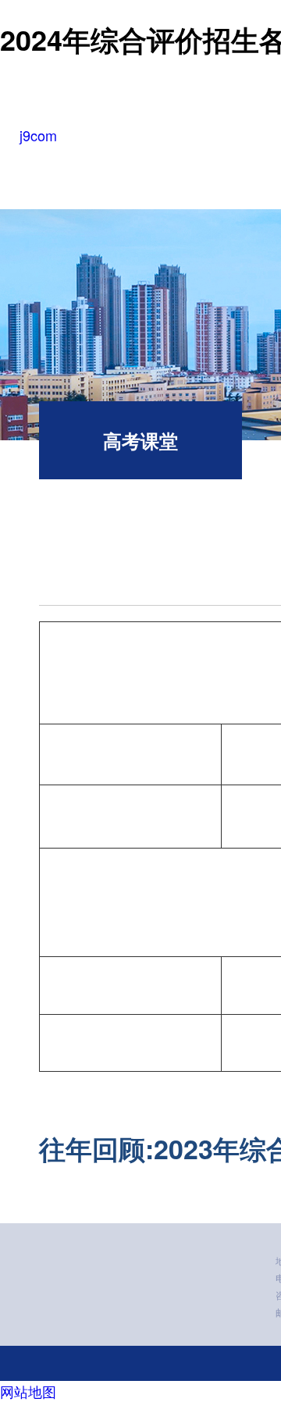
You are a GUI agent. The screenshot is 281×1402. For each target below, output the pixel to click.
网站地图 (28, 1391)
